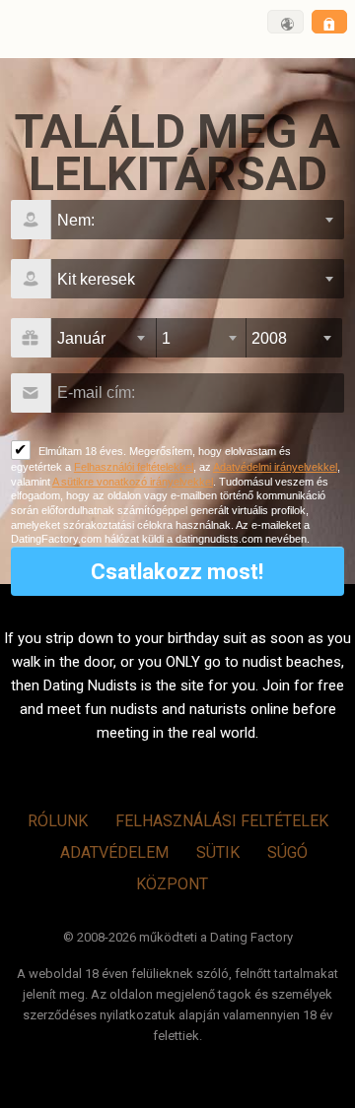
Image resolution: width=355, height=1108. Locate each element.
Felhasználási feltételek (221, 821)
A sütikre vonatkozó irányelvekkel (132, 482)
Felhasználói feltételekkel (133, 467)
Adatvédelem (114, 852)
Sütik (218, 852)
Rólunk (58, 821)
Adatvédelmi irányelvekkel (275, 467)
